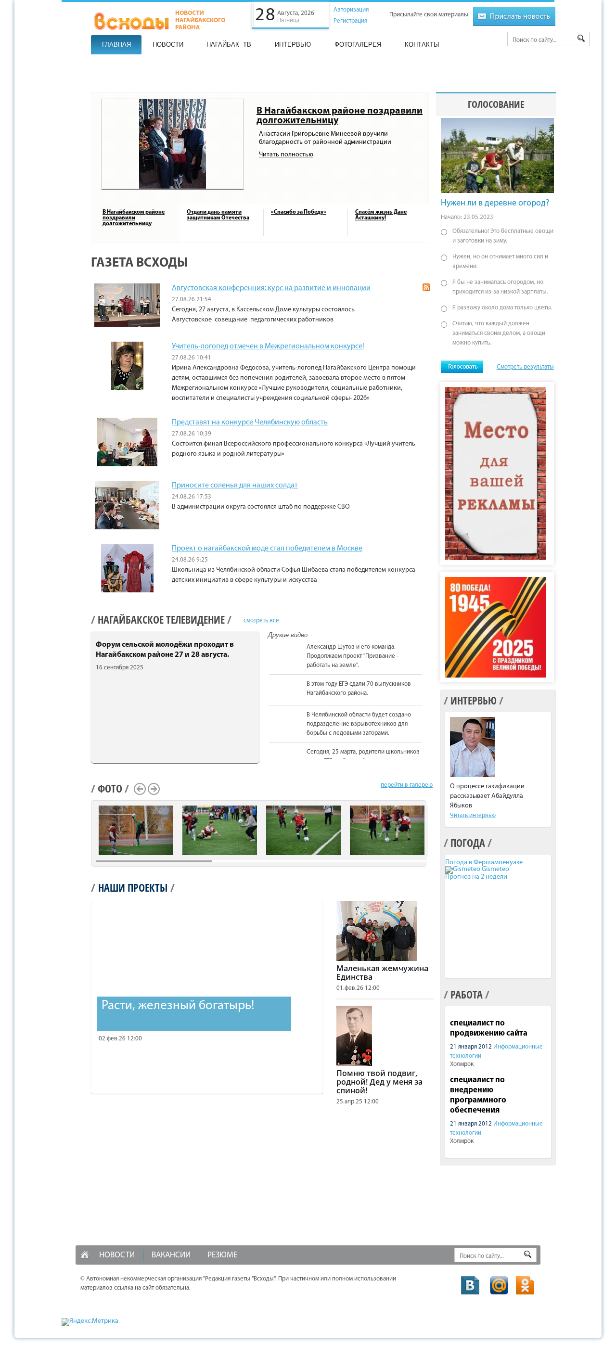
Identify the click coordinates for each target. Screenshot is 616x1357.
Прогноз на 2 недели (476, 877)
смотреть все (261, 620)
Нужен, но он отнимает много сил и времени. (500, 261)
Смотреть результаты (525, 367)
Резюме (222, 1255)
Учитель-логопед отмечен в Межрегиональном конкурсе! (268, 346)
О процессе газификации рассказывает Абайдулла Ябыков (487, 796)
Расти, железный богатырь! (178, 1005)
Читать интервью (473, 815)
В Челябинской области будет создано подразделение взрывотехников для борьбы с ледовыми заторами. (359, 724)
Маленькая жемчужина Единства (382, 972)
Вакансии (171, 1255)
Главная (116, 44)
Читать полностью (286, 154)
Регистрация (350, 21)
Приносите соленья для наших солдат (235, 485)
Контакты (422, 44)
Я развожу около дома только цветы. (502, 308)
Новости (168, 44)
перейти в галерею (407, 785)
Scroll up (427, 642)
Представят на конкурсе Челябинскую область (250, 422)
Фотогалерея (357, 44)
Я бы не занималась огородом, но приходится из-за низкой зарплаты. (500, 287)
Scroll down (427, 757)
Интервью (293, 44)
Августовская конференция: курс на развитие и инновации (271, 288)
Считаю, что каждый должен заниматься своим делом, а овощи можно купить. (498, 333)
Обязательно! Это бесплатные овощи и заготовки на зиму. (502, 236)
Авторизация (351, 10)
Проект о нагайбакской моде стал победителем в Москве (267, 548)
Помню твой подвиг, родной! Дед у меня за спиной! (379, 1082)
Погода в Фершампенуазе (484, 862)
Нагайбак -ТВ (228, 44)
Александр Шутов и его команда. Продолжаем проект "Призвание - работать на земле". (352, 656)
